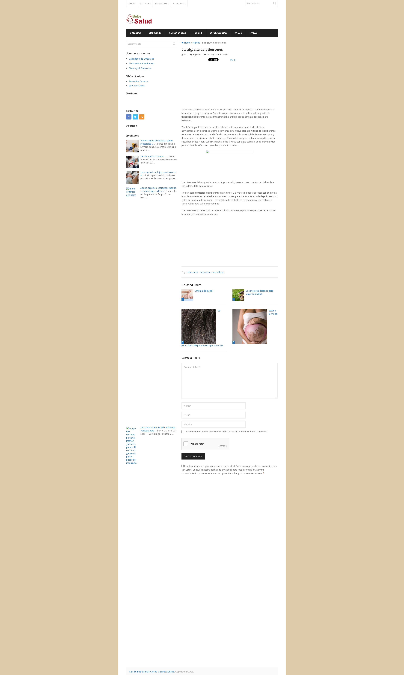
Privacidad (162, 3)
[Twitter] (135, 116)
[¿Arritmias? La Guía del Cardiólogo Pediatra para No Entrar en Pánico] (133, 544)
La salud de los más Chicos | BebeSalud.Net (152, 671)
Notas (253, 32)
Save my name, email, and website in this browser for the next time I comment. (226, 431)
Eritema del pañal (204, 290)
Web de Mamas (137, 85)
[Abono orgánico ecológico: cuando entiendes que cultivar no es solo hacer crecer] (133, 305)
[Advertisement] (229, 86)
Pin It (232, 59)
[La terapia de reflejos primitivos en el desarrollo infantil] (133, 177)
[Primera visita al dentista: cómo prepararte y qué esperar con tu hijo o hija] (133, 145)
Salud (238, 32)
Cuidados (136, 32)
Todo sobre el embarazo (141, 63)
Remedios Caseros (138, 81)
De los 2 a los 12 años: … (153, 156)
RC (185, 54)
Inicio (132, 3)
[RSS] (141, 116)
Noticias (145, 3)
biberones (193, 272)
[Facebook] (128, 116)
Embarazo (155, 32)
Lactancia (205, 272)
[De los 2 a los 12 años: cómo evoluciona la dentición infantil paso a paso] (133, 161)
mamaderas (218, 272)
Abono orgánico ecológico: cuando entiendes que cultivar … (158, 189)
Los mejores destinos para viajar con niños (259, 292)
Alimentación (177, 32)
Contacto (179, 3)
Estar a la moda (273, 312)
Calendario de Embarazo (141, 58)
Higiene (197, 32)
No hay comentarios (217, 54)
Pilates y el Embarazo (140, 68)
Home (187, 42)
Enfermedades (218, 32)
